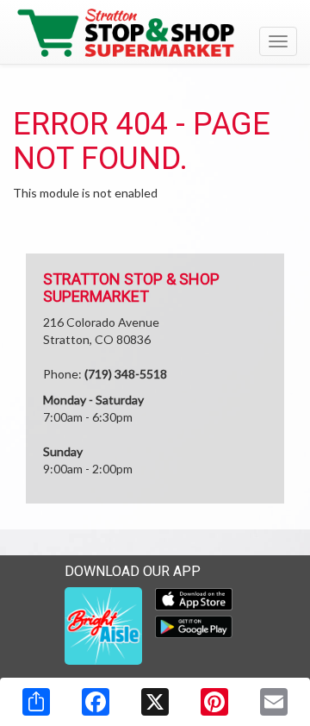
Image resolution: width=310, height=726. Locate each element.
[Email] (274, 702)
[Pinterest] (214, 702)
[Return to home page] (155, 33)
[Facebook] (95, 702)
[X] (155, 702)
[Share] (36, 702)
